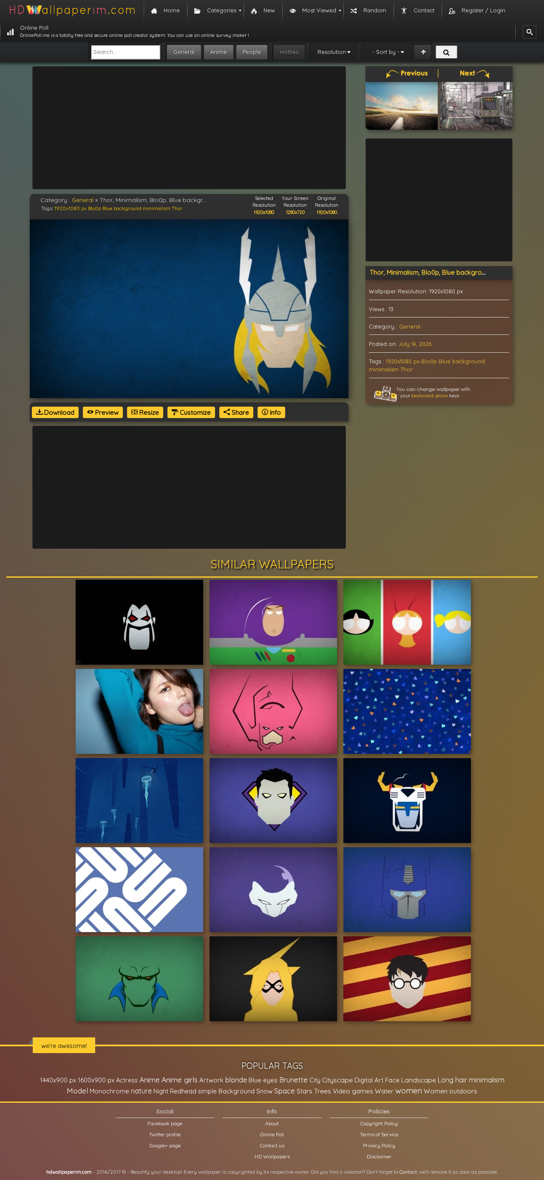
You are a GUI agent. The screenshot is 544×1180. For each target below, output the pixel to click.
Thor (177, 208)
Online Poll (272, 1134)
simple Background (226, 1091)
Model (77, 1090)
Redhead (183, 1091)
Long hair (452, 1080)
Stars (304, 1091)
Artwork (211, 1080)
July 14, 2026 (415, 343)
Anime (218, 51)
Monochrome (109, 1091)
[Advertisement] (189, 127)
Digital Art (368, 1080)
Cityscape (337, 1080)
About (272, 1123)
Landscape (418, 1080)
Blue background (122, 208)
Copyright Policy (379, 1123)
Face (392, 1080)
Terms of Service (379, 1134)
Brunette (293, 1079)
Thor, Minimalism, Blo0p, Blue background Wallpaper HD (452, 272)
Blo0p (94, 208)
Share (239, 412)
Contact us (272, 1145)
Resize (148, 412)
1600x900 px (96, 1080)
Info (274, 412)
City (314, 1080)
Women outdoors (450, 1091)
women (408, 1090)
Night (160, 1091)
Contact (408, 1172)
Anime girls (180, 1079)
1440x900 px (58, 1080)
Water (384, 1091)
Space (284, 1090)
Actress (127, 1080)
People (252, 51)
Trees (322, 1091)
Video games (353, 1091)
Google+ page (165, 1145)
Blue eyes (263, 1080)
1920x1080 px (70, 208)
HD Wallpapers (272, 1156)
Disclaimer (379, 1156)
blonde (236, 1080)
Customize (194, 412)
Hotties (289, 51)
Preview (106, 412)
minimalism (156, 208)
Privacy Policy (379, 1145)
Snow (264, 1091)
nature (141, 1091)
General (184, 51)
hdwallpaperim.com (69, 1172)
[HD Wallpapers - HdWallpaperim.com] (72, 10)
